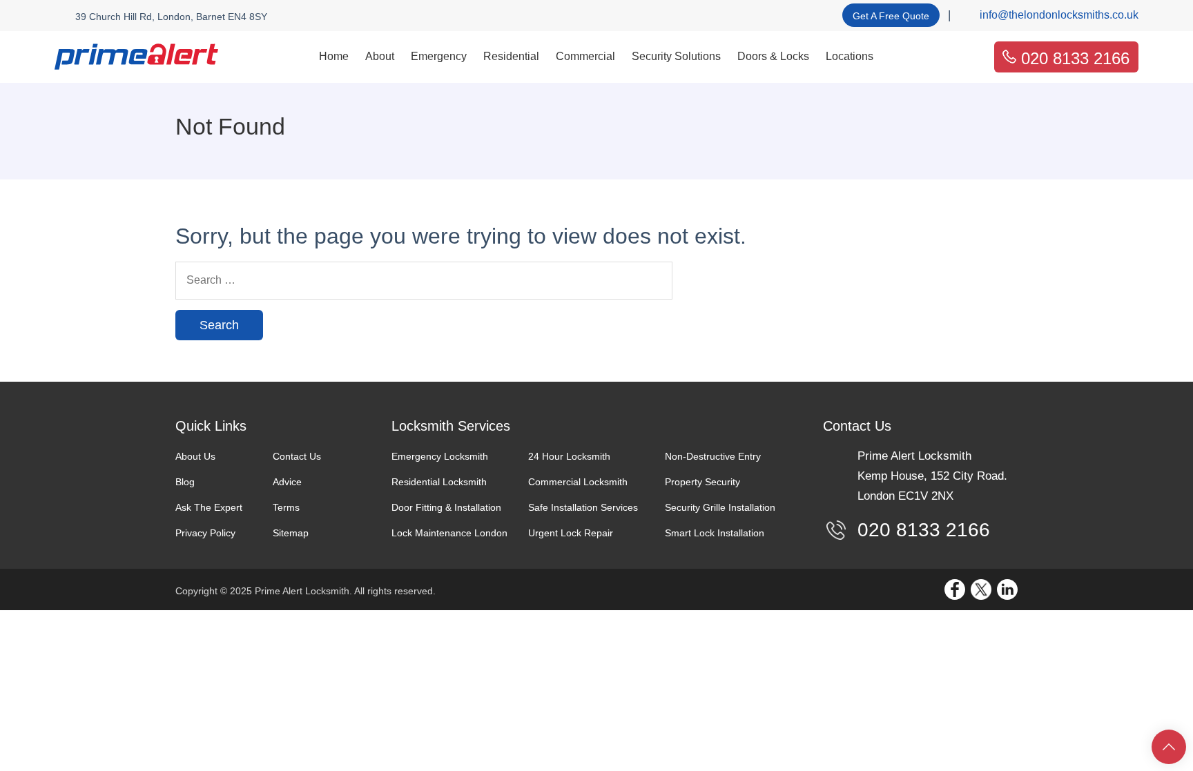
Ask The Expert (208, 507)
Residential (511, 56)
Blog (185, 481)
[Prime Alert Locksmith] (136, 56)
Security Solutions (676, 56)
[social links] (954, 589)
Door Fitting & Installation (446, 507)
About (379, 56)
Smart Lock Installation (714, 532)
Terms (286, 507)
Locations (849, 56)
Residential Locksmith (439, 481)
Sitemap (291, 532)
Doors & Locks (773, 56)
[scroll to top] (1169, 747)
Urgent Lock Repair (570, 532)
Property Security (702, 481)
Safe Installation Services (583, 507)
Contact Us (297, 456)
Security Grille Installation (720, 507)
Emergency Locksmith (439, 456)
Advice (287, 481)
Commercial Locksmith (578, 481)
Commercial (585, 56)
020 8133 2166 (1075, 58)
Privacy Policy (205, 532)
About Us (195, 456)
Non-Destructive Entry (713, 456)
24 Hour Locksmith (569, 456)
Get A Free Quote (891, 15)
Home (334, 56)
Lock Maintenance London (449, 532)
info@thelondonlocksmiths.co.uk (1059, 15)
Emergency (439, 56)
